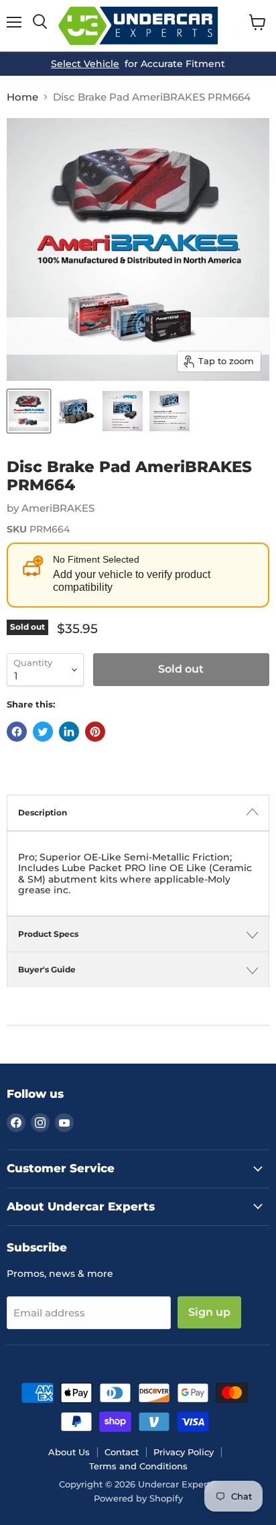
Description (42, 812)
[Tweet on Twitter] (43, 732)
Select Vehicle (85, 63)
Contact (122, 1452)
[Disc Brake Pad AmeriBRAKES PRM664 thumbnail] (28, 411)
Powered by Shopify (138, 1498)
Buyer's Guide (47, 969)
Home (22, 97)
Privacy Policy (183, 1452)
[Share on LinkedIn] (69, 732)
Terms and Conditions (138, 1466)
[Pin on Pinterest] (95, 732)
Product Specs (48, 934)
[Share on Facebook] (17, 732)
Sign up (209, 1312)
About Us (69, 1452)
